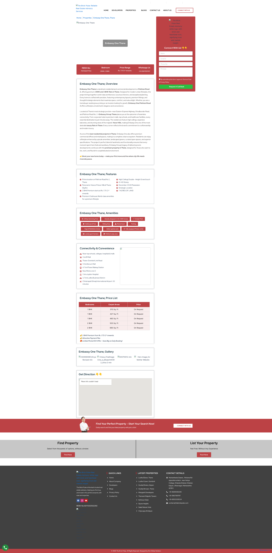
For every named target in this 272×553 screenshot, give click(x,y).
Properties (131, 10)
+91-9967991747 (144, 71)
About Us (167, 10)
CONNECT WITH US (184, 10)
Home (106, 10)
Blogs (144, 10)
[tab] (103, 56)
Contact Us (155, 10)
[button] (87, 358)
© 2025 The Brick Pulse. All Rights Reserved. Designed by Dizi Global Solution (136, 551)
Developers (117, 10)
